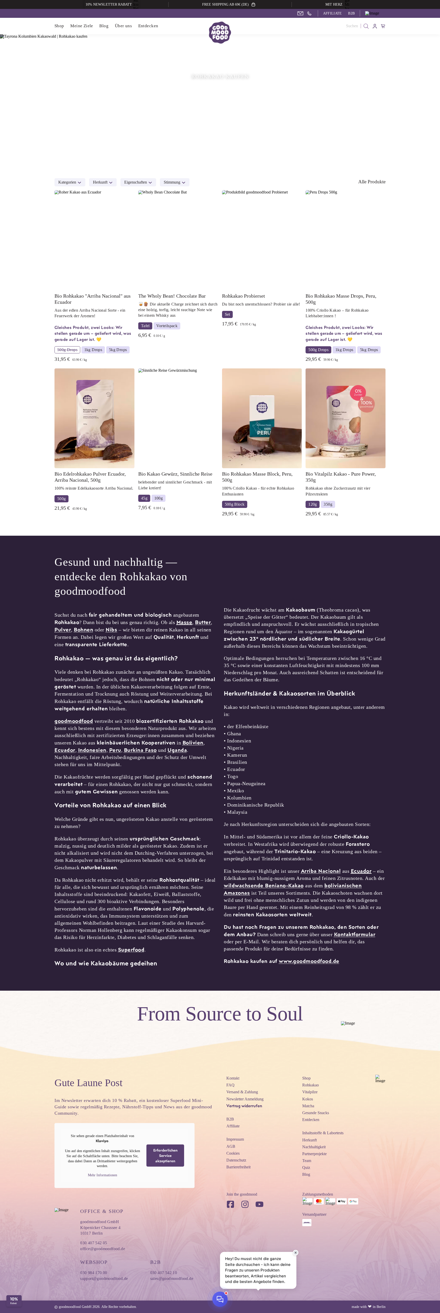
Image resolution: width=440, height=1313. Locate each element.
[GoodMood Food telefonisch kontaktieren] (309, 13)
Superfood (131, 949)
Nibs (111, 629)
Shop (59, 25)
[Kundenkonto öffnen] (375, 26)
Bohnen (83, 629)
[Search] (366, 26)
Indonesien (92, 749)
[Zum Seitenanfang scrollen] (380, 1080)
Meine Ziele (81, 25)
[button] (375, 13)
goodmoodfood (73, 720)
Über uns (123, 25)
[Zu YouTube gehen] (259, 1204)
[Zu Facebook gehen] (230, 1204)
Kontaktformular (355, 934)
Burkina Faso (140, 749)
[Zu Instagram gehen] (245, 1204)
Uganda (177, 749)
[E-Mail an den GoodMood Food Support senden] (300, 13)
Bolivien (193, 742)
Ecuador (64, 749)
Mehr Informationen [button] (102, 1175)
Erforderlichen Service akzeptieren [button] (165, 1155)
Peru (115, 749)
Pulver (62, 629)
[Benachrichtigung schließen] (295, 1252)
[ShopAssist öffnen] (220, 1299)
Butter (203, 622)
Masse (184, 622)
